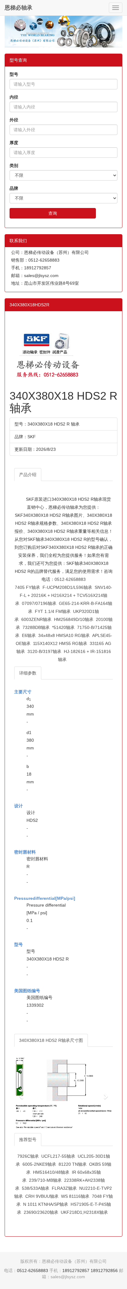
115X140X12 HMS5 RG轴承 (60, 643)
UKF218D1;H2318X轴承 (84, 1212)
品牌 (14, 188)
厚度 (14, 142)
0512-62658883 (70, 579)
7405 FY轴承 (27, 587)
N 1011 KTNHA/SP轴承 (45, 1204)
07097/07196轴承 (39, 603)
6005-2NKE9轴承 (39, 1164)
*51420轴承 (63, 627)
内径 (14, 97)
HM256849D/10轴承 (73, 619)
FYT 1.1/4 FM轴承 (53, 611)
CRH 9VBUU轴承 (42, 1196)
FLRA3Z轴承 (64, 1188)
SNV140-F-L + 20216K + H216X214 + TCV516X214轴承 (64, 595)
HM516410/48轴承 (51, 1172)
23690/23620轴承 (41, 1212)
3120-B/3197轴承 (44, 651)
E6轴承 (29, 635)
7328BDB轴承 (36, 627)
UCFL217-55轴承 (58, 1156)
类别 (14, 165)
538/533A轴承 (35, 1188)
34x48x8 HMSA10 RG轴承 (64, 635)
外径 (14, 119)
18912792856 (104, 1270)
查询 (52, 213)
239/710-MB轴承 (45, 1180)
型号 (14, 74)
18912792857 (75, 1270)
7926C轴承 (28, 1156)
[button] (21, 1093)
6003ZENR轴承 (36, 619)
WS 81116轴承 (75, 1196)
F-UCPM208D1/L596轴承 (67, 587)
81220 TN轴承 (73, 1164)
